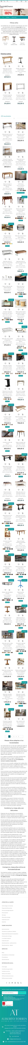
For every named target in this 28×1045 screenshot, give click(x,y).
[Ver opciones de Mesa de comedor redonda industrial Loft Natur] (22, 692)
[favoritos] (17, 1)
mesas (8, 798)
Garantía (4, 921)
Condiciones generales (7, 969)
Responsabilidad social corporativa (10, 933)
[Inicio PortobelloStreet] (6, 7)
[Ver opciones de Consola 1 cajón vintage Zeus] (9, 414)
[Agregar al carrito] (9, 66)
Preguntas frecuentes (7, 908)
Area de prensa (5, 959)
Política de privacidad (7, 978)
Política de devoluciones (7, 975)
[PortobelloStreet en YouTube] (9, 983)
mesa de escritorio (19, 801)
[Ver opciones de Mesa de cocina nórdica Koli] (22, 132)
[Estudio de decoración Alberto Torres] (14, 1021)
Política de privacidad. (16, 999)
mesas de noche (10, 801)
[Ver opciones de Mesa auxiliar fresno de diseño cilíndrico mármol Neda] (22, 309)
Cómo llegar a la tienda (7, 905)
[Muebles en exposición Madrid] (1, 1)
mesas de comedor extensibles (8, 804)
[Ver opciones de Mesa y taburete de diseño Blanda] (9, 284)
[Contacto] (4, 1)
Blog (3, 952)
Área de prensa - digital (7, 945)
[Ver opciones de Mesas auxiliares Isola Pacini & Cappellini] (22, 668)
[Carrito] (21, 1)
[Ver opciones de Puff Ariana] (22, 182)
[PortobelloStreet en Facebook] (6, 983)
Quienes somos (5, 929)
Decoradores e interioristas (8, 954)
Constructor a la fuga (7, 936)
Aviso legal (4, 966)
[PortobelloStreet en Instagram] (15, 983)
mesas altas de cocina (15, 820)
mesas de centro (14, 799)
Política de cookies (6, 973)
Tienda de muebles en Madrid (9, 931)
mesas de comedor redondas (14, 805)
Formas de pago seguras (7, 910)
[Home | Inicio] (3, 17)
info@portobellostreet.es (15, 1039)
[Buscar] (7, 1)
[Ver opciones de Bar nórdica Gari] (22, 719)
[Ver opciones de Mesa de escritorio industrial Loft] (9, 513)
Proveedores (5, 957)
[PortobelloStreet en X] (18, 983)
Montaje (4, 915)
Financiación (5, 912)
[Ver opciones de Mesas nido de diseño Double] (9, 590)
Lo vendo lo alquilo (6, 938)
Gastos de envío (5, 919)
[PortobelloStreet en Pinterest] (12, 983)
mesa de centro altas (13, 767)
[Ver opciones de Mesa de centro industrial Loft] (22, 284)
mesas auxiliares (21, 802)
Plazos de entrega (6, 917)
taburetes (5, 829)
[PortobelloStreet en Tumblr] (21, 983)
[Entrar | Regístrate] (26, 1)
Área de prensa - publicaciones (9, 943)
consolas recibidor (5, 802)
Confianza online (6, 971)
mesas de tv (13, 802)
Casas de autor (5, 940)
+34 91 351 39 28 (15, 1036)
